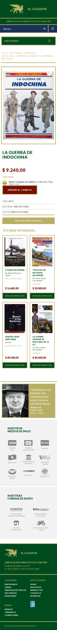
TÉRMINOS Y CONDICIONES (11, 613)
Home (33, 584)
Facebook (35, 596)
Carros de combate (27, 56)
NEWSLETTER (36, 590)
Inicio (4, 53)
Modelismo (10, 596)
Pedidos (9, 609)
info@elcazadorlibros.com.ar (17, 566)
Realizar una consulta (28, 221)
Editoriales (16, 53)
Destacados (11, 584)
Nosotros (35, 587)
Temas (8, 587)
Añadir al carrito (20, 189)
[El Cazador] (28, 8)
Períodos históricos (15, 590)
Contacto (35, 593)
